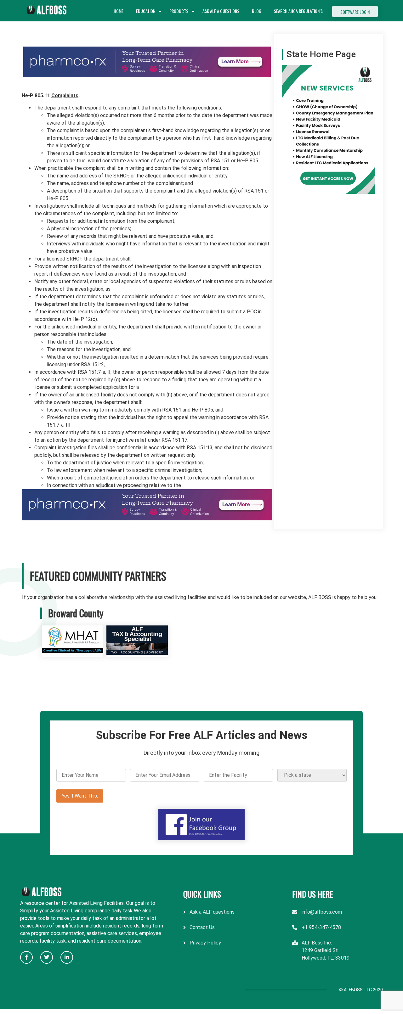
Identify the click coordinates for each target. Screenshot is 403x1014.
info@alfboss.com (322, 912)
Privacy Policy (205, 943)
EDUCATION (145, 11)
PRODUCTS (178, 11)
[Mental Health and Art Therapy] (72, 653)
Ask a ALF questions (212, 912)
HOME (118, 11)
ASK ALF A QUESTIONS (220, 11)
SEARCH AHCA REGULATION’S (298, 11)
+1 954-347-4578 (321, 927)
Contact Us (202, 927)
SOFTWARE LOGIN (355, 11)
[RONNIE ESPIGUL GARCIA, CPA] (137, 653)
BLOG (256, 11)
